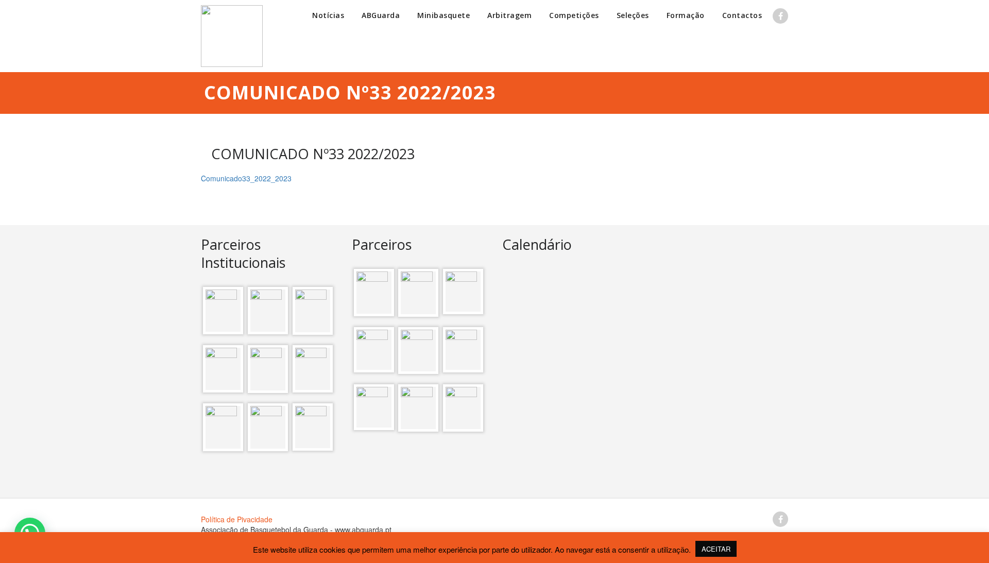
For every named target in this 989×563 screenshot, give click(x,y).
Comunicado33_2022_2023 (246, 178)
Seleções (633, 15)
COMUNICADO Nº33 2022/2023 (313, 153)
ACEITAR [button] (716, 549)
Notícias (328, 15)
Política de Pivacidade (236, 519)
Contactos (742, 15)
